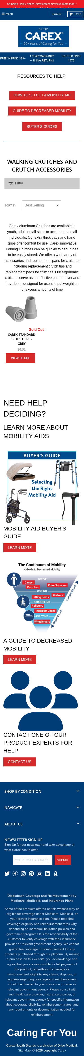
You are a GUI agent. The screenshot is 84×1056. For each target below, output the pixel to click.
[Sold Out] (21, 309)
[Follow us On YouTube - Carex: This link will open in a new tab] (39, 873)
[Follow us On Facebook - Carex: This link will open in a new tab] (15, 873)
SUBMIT (63, 860)
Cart (77, 14)
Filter (19, 183)
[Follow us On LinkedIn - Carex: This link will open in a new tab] (47, 873)
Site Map (24, 1050)
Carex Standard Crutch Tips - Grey (21, 338)
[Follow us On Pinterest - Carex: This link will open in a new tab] (31, 873)
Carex (62, 1050)
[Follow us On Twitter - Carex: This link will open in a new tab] (7, 873)
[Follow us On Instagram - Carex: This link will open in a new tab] (23, 873)
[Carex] (43, 37)
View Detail (20, 358)
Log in (56, 14)
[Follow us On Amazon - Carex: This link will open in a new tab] (55, 873)
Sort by (10, 205)
